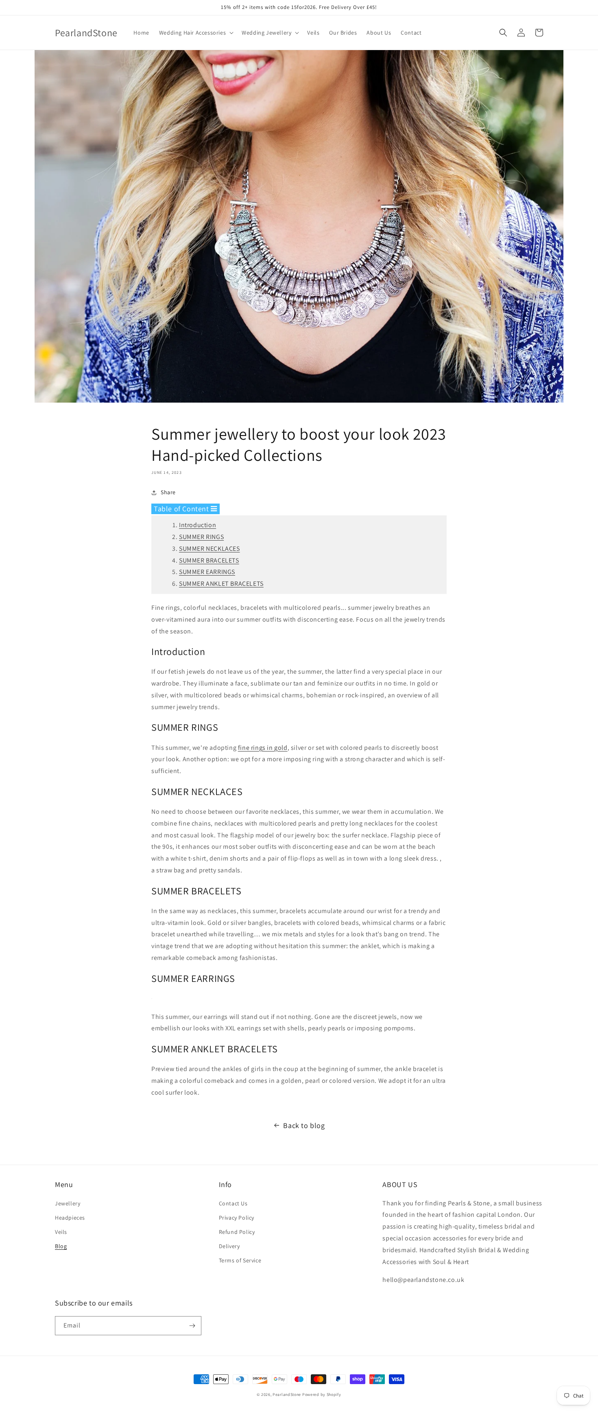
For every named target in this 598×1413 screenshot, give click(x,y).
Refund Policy (237, 1232)
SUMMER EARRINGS (207, 571)
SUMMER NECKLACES (209, 548)
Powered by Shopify (321, 1394)
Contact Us (233, 1203)
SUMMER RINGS (201, 536)
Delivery (229, 1246)
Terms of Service (240, 1260)
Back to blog (304, 1125)
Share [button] (168, 492)
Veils (61, 1232)
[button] (195, 32)
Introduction (197, 525)
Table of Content (182, 508)
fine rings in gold (263, 747)
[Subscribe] (192, 1325)
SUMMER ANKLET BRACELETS (221, 583)
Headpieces (70, 1217)
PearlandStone (287, 1394)
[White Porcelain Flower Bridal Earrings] (151, 998)
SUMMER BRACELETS (209, 560)
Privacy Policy (236, 1217)
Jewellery (67, 1203)
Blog (61, 1246)
